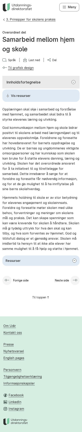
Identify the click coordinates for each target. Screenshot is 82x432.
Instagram (16, 409)
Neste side (62, 280)
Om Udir (9, 326)
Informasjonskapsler (19, 383)
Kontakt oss (12, 333)
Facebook (16, 395)
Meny (72, 7)
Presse (8, 344)
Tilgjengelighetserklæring (22, 376)
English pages (13, 358)
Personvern (12, 370)
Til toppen (39, 297)
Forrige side (20, 280)
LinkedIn (15, 402)
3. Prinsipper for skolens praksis (31, 19)
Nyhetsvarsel (13, 351)
